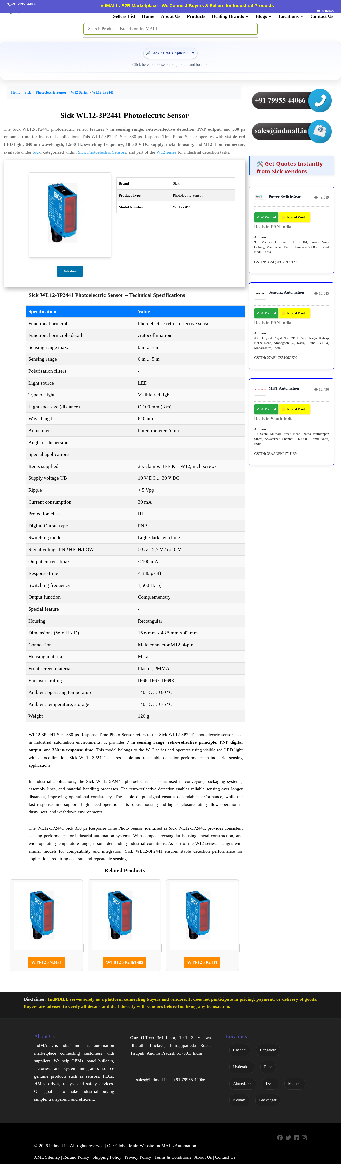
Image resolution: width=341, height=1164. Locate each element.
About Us (170, 17)
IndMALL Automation (175, 1145)
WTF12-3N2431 (46, 962)
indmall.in (58, 1145)
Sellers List (124, 17)
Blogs (261, 17)
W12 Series (79, 92)
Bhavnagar (267, 1100)
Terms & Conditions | (173, 1157)
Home (148, 17)
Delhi (270, 1084)
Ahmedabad (242, 1084)
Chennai (239, 1050)
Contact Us (321, 17)
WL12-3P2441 (103, 92)
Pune (268, 1067)
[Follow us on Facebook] (280, 1138)
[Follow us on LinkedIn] (296, 1138)
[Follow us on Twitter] (288, 1138)
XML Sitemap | (48, 1157)
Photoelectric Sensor (51, 92)
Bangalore (268, 1050)
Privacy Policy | (139, 1157)
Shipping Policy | (108, 1157)
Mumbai (294, 1084)
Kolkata (239, 1100)
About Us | (204, 1157)
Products (196, 17)
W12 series (166, 152)
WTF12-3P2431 (202, 962)
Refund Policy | (77, 1157)
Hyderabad (242, 1067)
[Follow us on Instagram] (304, 1138)
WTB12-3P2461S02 (124, 962)
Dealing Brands (228, 17)
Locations (289, 17)
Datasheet (70, 271)
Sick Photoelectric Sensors (102, 152)
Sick (28, 92)
